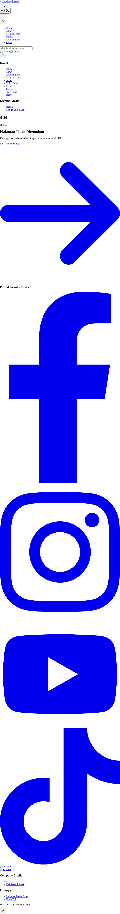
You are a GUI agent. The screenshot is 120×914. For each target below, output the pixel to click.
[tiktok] (60, 863)
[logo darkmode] (14, 1)
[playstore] (5, 869)
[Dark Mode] (5, 11)
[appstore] (5, 866)
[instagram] (60, 619)
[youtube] (60, 726)
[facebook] (60, 482)
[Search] (3, 5)
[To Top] (3, 911)
